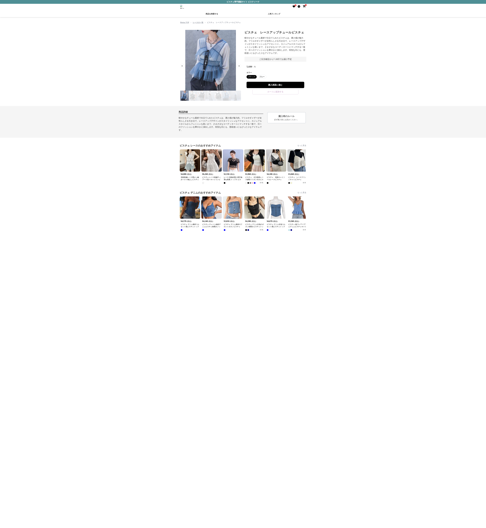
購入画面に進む (275, 85)
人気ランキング (274, 14)
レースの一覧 (198, 22)
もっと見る (301, 145)
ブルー (262, 76)
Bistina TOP (184, 22)
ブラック (251, 76)
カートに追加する (275, 91)
